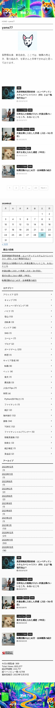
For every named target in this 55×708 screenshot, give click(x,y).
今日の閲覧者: (8, 663)
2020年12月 (7, 532)
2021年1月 (7, 525)
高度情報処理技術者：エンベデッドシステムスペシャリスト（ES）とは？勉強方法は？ (34, 94)
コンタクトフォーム (18, 689)
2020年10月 (7, 547)
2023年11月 (7, 474)
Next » (44, 188)
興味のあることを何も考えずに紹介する (27, 700)
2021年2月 (7, 518)
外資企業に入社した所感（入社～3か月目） (22, 271)
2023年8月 (7, 481)
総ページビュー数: (10, 671)
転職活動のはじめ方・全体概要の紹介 (34, 170)
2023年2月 (7, 488)
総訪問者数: (7, 669)
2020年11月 (7, 540)
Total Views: (8, 666)
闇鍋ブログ (27, 12)
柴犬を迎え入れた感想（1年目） (31, 152)
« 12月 (5, 244)
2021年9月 (7, 503)
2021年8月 (7, 510)
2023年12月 (7, 467)
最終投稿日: (7, 674)
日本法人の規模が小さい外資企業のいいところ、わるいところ (27, 264)
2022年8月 (7, 496)
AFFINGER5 (40, 704)
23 (36, 188)
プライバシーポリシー (35, 689)
